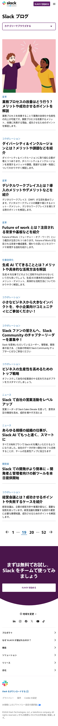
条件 (19, 698)
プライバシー (8, 698)
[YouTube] (38, 621)
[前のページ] (7, 532)
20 (31, 532)
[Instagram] (20, 621)
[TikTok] (44, 621)
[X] (32, 621)
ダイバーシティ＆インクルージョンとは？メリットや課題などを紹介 (27, 148)
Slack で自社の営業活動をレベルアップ (27, 401)
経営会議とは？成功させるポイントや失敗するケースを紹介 (27, 499)
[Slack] (9, 4)
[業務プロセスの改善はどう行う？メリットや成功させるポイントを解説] (29, 66)
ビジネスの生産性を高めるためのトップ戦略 (27, 371)
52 (43, 532)
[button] (29, 26)
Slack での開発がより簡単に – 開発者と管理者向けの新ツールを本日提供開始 (27, 473)
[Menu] (54, 4)
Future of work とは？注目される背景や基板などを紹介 (28, 229)
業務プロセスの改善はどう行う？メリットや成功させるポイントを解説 (27, 106)
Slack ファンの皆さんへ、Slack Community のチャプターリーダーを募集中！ (28, 335)
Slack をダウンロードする (14, 691)
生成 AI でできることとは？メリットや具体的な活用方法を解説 (28, 267)
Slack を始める (42, 4)
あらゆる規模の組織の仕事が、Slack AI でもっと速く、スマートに (28, 435)
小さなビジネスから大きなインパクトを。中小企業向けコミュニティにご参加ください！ (27, 306)
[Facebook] (26, 621)
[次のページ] (51, 532)
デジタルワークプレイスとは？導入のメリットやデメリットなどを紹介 (27, 190)
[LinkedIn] (14, 621)
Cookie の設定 (30, 698)
